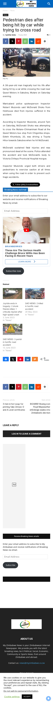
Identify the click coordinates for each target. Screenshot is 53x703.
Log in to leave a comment (26, 434)
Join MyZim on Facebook (26, 579)
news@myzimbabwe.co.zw (32, 663)
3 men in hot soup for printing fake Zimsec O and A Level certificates (14, 407)
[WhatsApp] (25, 41)
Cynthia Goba (10, 35)
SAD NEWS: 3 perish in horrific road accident (12, 342)
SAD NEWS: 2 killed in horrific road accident (34, 306)
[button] (4, 4)
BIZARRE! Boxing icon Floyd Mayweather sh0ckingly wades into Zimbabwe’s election (40, 408)
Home (5, 10)
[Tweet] (13, 359)
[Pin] (20, 359)
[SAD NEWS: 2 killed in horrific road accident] (35, 293)
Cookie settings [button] (12, 696)
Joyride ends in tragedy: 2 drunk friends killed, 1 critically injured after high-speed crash (12, 309)
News (12, 10)
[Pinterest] (18, 41)
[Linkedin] (31, 41)
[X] (12, 41)
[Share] (6, 359)
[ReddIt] (38, 41)
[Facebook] (5, 41)
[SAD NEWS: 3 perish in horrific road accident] (12, 329)
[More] (45, 41)
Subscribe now (13, 271)
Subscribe (10, 565)
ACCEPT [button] (27, 696)
